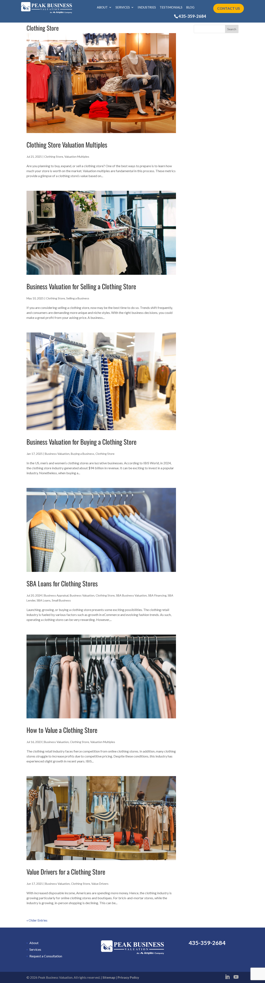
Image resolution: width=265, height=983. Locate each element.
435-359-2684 (192, 16)
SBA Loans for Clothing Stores (62, 583)
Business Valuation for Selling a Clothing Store (81, 286)
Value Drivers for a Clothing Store (65, 871)
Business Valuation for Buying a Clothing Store (81, 441)
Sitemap (108, 977)
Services (123, 7)
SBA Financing (157, 595)
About (102, 7)
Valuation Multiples (76, 156)
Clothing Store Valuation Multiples (66, 144)
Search (231, 29)
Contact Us (228, 8)
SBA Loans (44, 600)
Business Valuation (57, 453)
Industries (147, 7)
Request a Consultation (45, 956)
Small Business (61, 600)
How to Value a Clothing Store (61, 730)
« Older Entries (36, 920)
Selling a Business (77, 298)
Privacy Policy (128, 977)
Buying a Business (82, 453)
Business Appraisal (56, 595)
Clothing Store (53, 156)
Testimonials (171, 7)
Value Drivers (99, 883)
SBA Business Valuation (131, 595)
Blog (190, 7)
